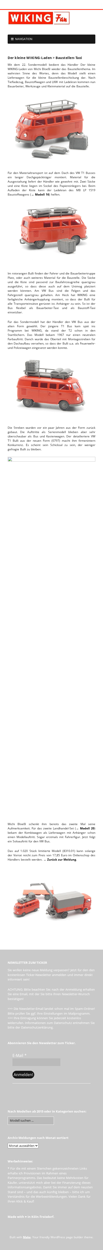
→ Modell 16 (40, 194)
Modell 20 (87, 828)
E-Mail (19, 1055)
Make (27, 1237)
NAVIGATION (23, 39)
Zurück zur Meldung (61, 859)
